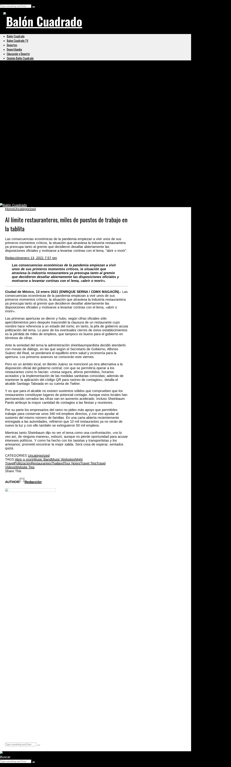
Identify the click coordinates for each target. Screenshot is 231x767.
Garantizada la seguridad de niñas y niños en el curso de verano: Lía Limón (76, 82)
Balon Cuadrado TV (17, 40)
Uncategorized (17, 74)
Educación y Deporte (18, 54)
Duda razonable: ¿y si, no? (31, 197)
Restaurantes (41, 463)
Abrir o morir (24, 459)
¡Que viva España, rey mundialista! (39, 131)
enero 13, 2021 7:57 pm (39, 258)
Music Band (42, 459)
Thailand (57, 463)
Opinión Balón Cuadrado (20, 58)
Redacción (13, 258)
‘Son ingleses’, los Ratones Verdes (39, 180)
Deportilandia (14, 49)
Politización (22, 463)
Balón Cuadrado (16, 36)
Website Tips (24, 467)
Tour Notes (72, 463)
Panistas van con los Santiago (35, 115)
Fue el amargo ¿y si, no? (29, 164)
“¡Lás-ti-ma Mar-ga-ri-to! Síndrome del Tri (45, 148)
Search (5, 2)
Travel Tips (88, 463)
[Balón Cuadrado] (42, 21)
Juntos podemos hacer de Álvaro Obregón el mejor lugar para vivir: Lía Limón (78, 98)
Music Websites (63, 459)
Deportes (12, 45)
